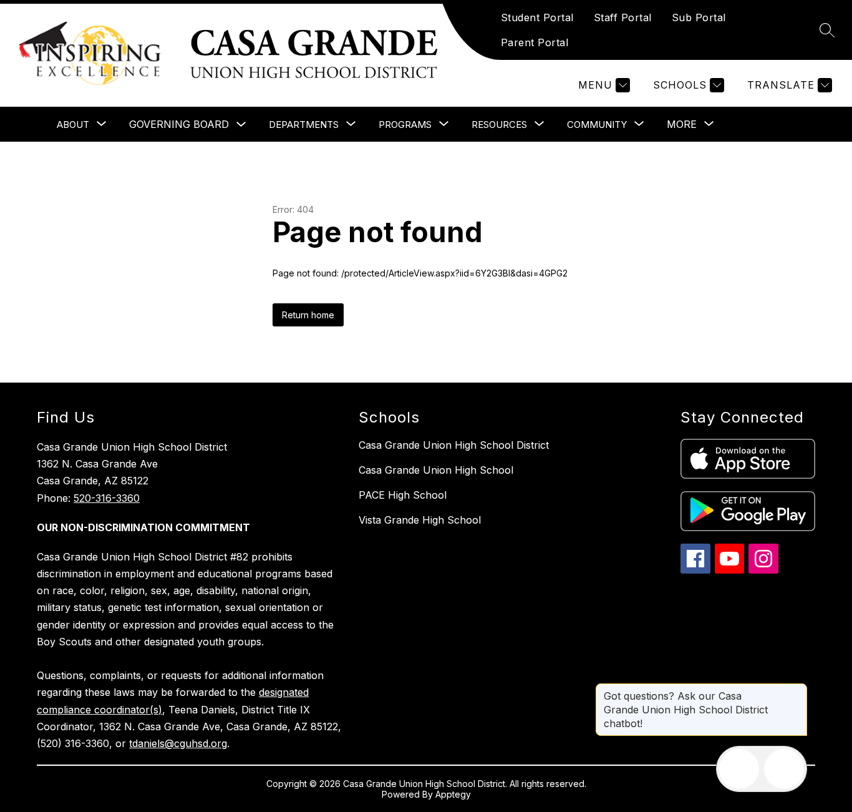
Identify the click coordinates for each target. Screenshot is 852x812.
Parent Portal (535, 42)
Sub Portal (699, 17)
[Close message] (797, 689)
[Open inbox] (739, 769)
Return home (308, 315)
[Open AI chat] (784, 769)
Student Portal (537, 17)
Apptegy (453, 794)
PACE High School (403, 495)
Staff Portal (623, 17)
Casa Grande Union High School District (454, 445)
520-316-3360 (107, 498)
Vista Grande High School (420, 520)
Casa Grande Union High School (436, 470)
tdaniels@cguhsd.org (178, 743)
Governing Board (179, 124)
